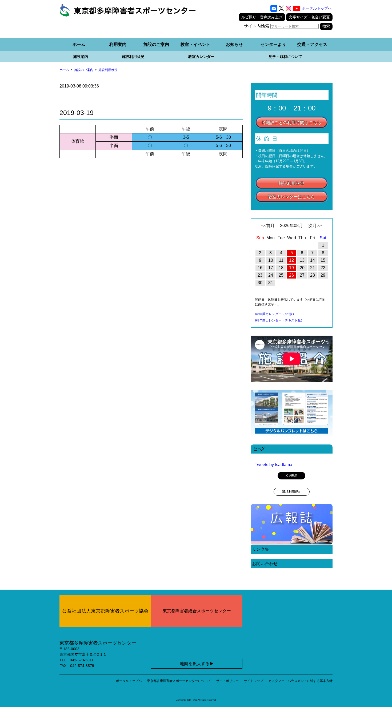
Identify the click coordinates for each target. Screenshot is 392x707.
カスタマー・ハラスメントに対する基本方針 (301, 681)
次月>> (315, 225)
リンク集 (260, 549)
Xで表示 (291, 476)
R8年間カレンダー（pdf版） (275, 314)
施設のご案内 (156, 44)
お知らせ (234, 44)
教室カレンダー (201, 56)
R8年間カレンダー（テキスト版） (279, 320)
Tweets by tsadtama (273, 464)
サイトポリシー (227, 681)
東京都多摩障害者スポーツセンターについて (179, 681)
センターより (273, 44)
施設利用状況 (133, 56)
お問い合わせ (265, 563)
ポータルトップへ (317, 8)
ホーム (79, 44)
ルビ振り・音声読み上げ (261, 17)
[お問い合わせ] (273, 8)
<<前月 (268, 225)
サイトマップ (253, 681)
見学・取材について (285, 56)
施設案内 (80, 56)
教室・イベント (195, 44)
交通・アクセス (312, 44)
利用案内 (117, 44)
